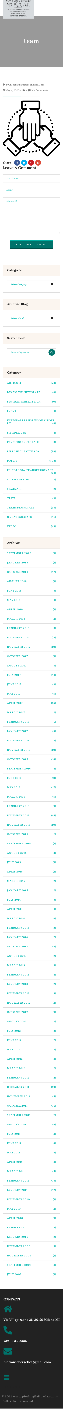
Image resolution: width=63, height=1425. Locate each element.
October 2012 (31, 1012)
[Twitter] (24, 163)
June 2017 (31, 684)
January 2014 (31, 937)
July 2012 (31, 1030)
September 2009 (31, 1265)
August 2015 (31, 852)
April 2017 (31, 703)
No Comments (39, 90)
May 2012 (31, 1049)
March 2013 (31, 965)
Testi (31, 498)
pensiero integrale (31, 442)
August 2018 (31, 581)
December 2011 (31, 1087)
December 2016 (31, 740)
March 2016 (31, 796)
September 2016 (31, 768)
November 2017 (31, 646)
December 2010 (31, 1199)
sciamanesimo (31, 479)
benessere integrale (31, 392)
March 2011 (31, 1171)
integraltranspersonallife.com (26, 84)
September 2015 (31, 843)
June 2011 (31, 1143)
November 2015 (31, 824)
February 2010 (31, 1227)
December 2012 (31, 993)
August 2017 (31, 665)
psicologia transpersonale (31, 472)
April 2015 (31, 871)
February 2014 (31, 927)
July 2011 (31, 1133)
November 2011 (31, 1096)
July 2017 (31, 675)
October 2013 (31, 946)
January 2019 (31, 562)
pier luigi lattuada (31, 451)
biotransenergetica (31, 401)
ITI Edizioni (31, 432)
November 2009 (31, 1255)
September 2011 (31, 1115)
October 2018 (31, 572)
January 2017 (31, 731)
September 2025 (31, 553)
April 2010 (31, 1218)
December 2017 (31, 637)
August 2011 (31, 1124)
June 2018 (31, 590)
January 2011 (31, 1190)
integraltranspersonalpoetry (31, 422)
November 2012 (31, 1002)
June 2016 (31, 778)
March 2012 (31, 1068)
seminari (31, 488)
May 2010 (31, 1208)
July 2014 (31, 899)
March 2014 (31, 918)
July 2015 (31, 862)
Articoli (31, 383)
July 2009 (31, 1274)
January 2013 (31, 984)
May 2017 (31, 693)
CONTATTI (12, 1299)
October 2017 (31, 656)
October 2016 (31, 759)
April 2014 (31, 909)
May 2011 (31, 1152)
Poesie (31, 460)
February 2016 (31, 806)
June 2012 (31, 1040)
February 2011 (31, 1180)
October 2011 (31, 1105)
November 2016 (31, 749)
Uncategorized (31, 517)
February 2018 (31, 628)
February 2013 (31, 974)
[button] (7, 1378)
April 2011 (31, 1162)
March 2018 (31, 618)
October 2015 (31, 834)
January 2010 (31, 1236)
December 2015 (31, 815)
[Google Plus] (38, 163)
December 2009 (31, 1246)
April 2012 (31, 1059)
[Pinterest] (31, 163)
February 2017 (31, 721)
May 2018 (31, 600)
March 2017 (31, 712)
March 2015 (31, 881)
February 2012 (31, 1077)
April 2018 (31, 609)
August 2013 (31, 956)
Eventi (31, 411)
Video (31, 526)
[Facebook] (17, 163)
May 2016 (31, 787)
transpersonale (31, 507)
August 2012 (31, 1021)
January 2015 (31, 890)
